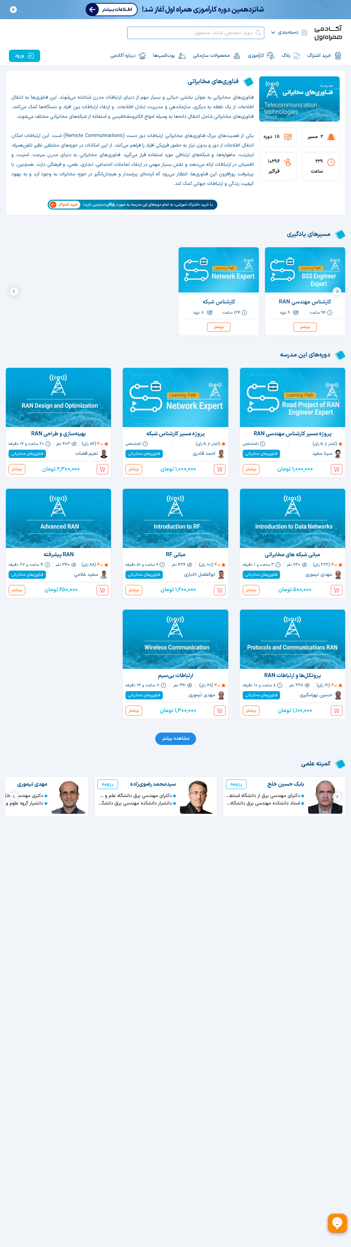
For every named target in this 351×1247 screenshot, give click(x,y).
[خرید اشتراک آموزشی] (132, 205)
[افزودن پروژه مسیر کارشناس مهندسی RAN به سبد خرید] (336, 469)
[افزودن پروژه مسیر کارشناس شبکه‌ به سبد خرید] (220, 469)
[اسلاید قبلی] (336, 291)
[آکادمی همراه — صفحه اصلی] (328, 33)
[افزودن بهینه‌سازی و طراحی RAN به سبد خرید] (102, 469)
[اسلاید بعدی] (14, 291)
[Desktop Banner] (175, 9)
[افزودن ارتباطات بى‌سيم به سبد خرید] (220, 711)
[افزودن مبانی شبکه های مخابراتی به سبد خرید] (336, 590)
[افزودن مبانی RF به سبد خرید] (220, 590)
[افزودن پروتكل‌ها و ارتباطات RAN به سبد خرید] (336, 711)
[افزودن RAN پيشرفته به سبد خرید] (102, 590)
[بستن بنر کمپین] (13, 9)
